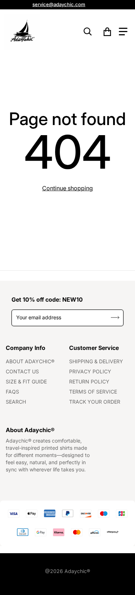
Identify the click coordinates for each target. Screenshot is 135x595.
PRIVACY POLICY (90, 371)
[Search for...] (87, 31)
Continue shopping (67, 188)
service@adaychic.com (58, 4)
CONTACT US (22, 371)
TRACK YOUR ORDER (94, 402)
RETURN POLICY (89, 381)
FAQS (12, 391)
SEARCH (16, 402)
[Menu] (123, 32)
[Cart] (107, 32)
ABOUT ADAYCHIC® (30, 361)
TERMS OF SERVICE (93, 391)
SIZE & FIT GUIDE (26, 381)
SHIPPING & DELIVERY (96, 361)
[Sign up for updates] (115, 317)
